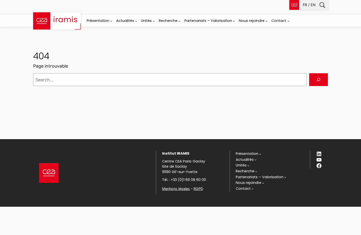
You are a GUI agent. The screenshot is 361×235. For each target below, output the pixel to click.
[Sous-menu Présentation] (111, 21)
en (313, 5)
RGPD (198, 189)
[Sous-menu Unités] (154, 21)
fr (305, 5)
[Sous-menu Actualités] (136, 21)
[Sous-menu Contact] (288, 21)
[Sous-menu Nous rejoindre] (266, 21)
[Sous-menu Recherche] (179, 21)
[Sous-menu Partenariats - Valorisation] (234, 21)
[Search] (318, 79)
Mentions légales (176, 189)
